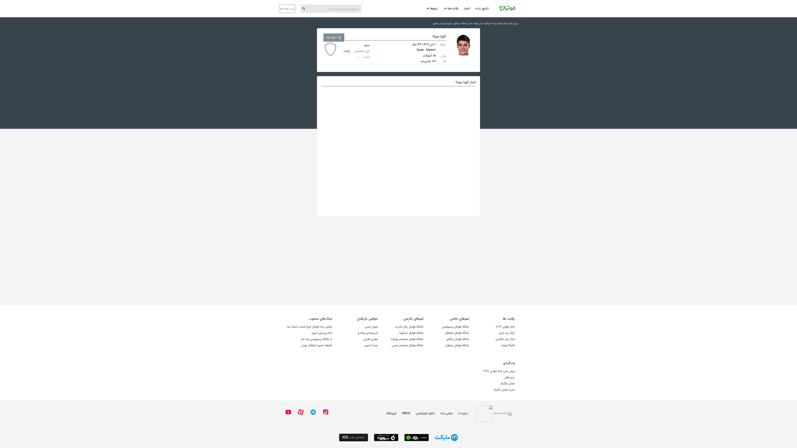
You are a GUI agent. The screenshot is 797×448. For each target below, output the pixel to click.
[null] (330, 49)
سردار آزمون (371, 345)
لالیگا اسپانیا (508, 345)
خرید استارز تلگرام (504, 389)
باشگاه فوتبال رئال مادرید (409, 326)
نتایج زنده (482, 8)
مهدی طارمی (370, 339)
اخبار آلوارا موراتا (466, 82)
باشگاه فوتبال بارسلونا (411, 333)
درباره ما (463, 413)
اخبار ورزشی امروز (322, 333)
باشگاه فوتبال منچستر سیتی (407, 345)
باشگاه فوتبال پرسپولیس (455, 326)
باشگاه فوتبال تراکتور (457, 339)
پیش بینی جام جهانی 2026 (499, 371)
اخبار (467, 8)
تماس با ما (447, 413)
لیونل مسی (371, 326)
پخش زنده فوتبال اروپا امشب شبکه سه (309, 326)
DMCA (406, 413)
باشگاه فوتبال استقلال (457, 333)
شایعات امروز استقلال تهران (316, 345)
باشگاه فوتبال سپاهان (457, 345)
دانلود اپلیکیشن (425, 413)
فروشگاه (391, 413)
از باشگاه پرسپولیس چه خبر (316, 339)
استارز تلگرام (508, 383)
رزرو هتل (510, 377)
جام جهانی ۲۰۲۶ (505, 326)
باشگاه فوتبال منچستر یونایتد (406, 339)
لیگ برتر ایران (507, 333)
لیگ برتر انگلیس (505, 339)
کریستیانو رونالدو (368, 333)
